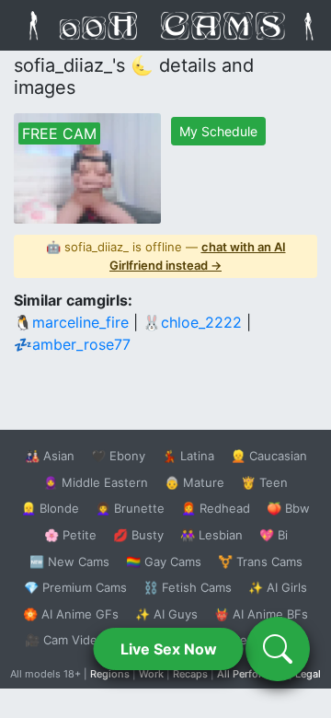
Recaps (190, 673)
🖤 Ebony (118, 455)
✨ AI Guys (166, 614)
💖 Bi (273, 534)
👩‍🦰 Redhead (215, 508)
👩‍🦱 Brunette (130, 508)
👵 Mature (194, 482)
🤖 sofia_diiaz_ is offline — (166, 255)
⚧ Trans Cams (260, 561)
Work (151, 673)
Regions (110, 673)
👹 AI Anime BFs (261, 614)
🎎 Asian (49, 455)
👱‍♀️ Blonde (50, 508)
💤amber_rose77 (72, 344)
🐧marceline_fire (71, 322)
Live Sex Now (168, 649)
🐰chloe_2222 (192, 322)
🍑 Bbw (288, 508)
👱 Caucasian (269, 455)
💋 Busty (138, 534)
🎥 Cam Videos (68, 639)
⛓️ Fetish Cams (187, 587)
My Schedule (218, 131)
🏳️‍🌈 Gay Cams (163, 561)
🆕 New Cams (69, 561)
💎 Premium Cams (75, 587)
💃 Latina (188, 455)
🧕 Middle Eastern (95, 482)
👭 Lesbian (211, 534)
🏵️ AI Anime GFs (71, 614)
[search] (277, 649)
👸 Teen (264, 482)
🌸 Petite (70, 534)
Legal (308, 673)
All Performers (251, 673)
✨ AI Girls (277, 587)
